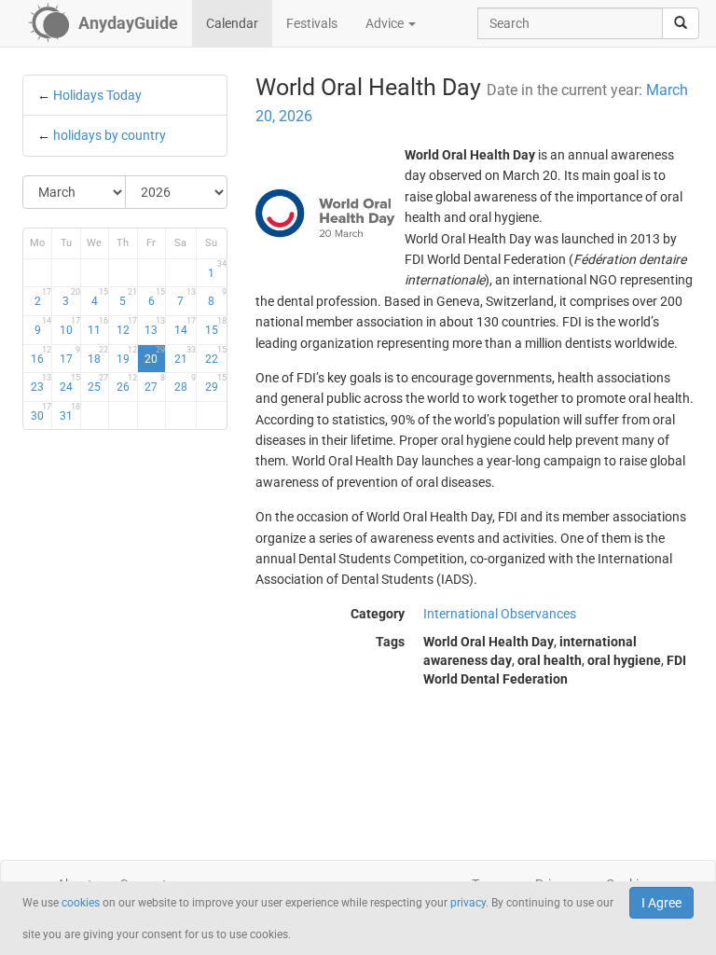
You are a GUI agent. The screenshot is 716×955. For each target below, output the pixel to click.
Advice (385, 23)
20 (155, 355)
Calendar (232, 23)
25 (98, 383)
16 (41, 355)
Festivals (311, 23)
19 (127, 355)
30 (41, 412)
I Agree (661, 902)
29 (216, 383)
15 (216, 326)
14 (185, 326)
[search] (680, 23)
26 (127, 383)
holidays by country (109, 135)
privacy (468, 902)
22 (216, 355)
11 (98, 326)
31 (70, 412)
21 (185, 355)
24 (70, 383)
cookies (81, 902)
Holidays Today (97, 95)
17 (70, 355)
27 (155, 383)
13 (155, 326)
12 (127, 326)
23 (41, 383)
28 (185, 383)
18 (98, 355)
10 (70, 326)
